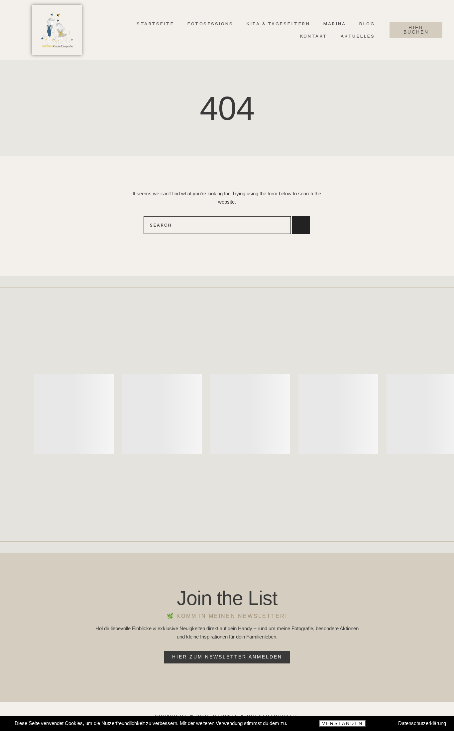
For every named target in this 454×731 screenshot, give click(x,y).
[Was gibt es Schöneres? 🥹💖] (74, 414)
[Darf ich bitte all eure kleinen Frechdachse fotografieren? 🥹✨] (250, 414)
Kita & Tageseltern (278, 23)
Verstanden (342, 723)
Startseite (155, 23)
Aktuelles (358, 36)
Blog (367, 23)
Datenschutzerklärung (422, 723)
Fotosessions (210, 23)
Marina (334, 23)
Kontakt (313, 36)
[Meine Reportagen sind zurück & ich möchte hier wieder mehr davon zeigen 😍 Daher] (338, 414)
